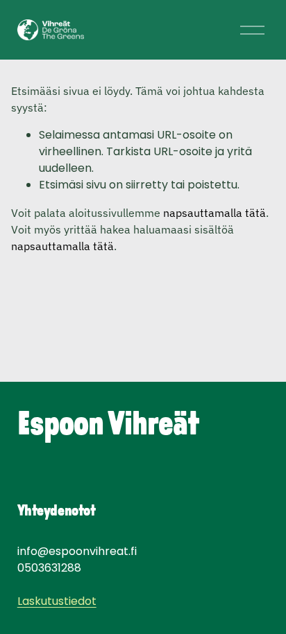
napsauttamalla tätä (214, 213)
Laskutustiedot (56, 601)
